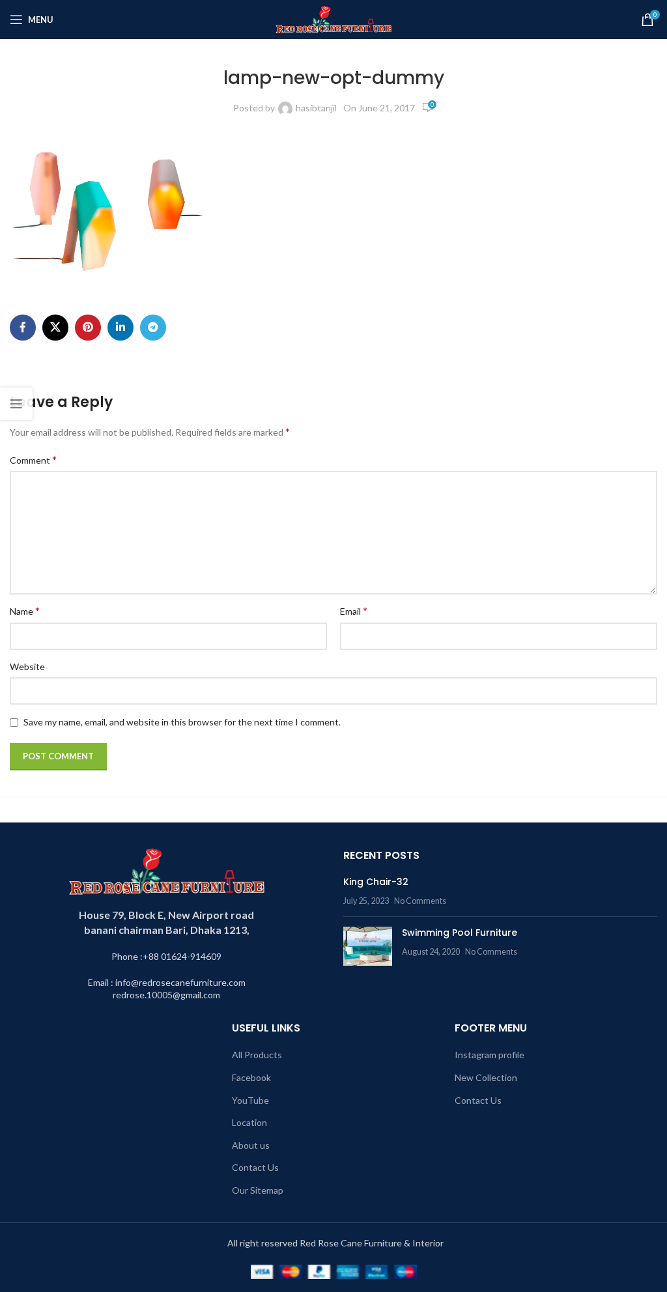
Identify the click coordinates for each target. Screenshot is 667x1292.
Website (27, 666)
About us (251, 1145)
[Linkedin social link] (120, 328)
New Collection (486, 1077)
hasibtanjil (316, 107)
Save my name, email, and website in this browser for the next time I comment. (182, 721)
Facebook (251, 1077)
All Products (257, 1054)
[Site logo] (334, 18)
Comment (33, 459)
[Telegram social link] (153, 328)
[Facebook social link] (23, 328)
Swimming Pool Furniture (459, 932)
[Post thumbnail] (367, 946)
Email (353, 610)
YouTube (250, 1100)
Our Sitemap (257, 1190)
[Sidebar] (16, 403)
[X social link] (55, 328)
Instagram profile (489, 1054)
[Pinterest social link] (88, 328)
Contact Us (255, 1167)
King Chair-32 (375, 881)
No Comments (420, 901)
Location (249, 1122)
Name (25, 610)
